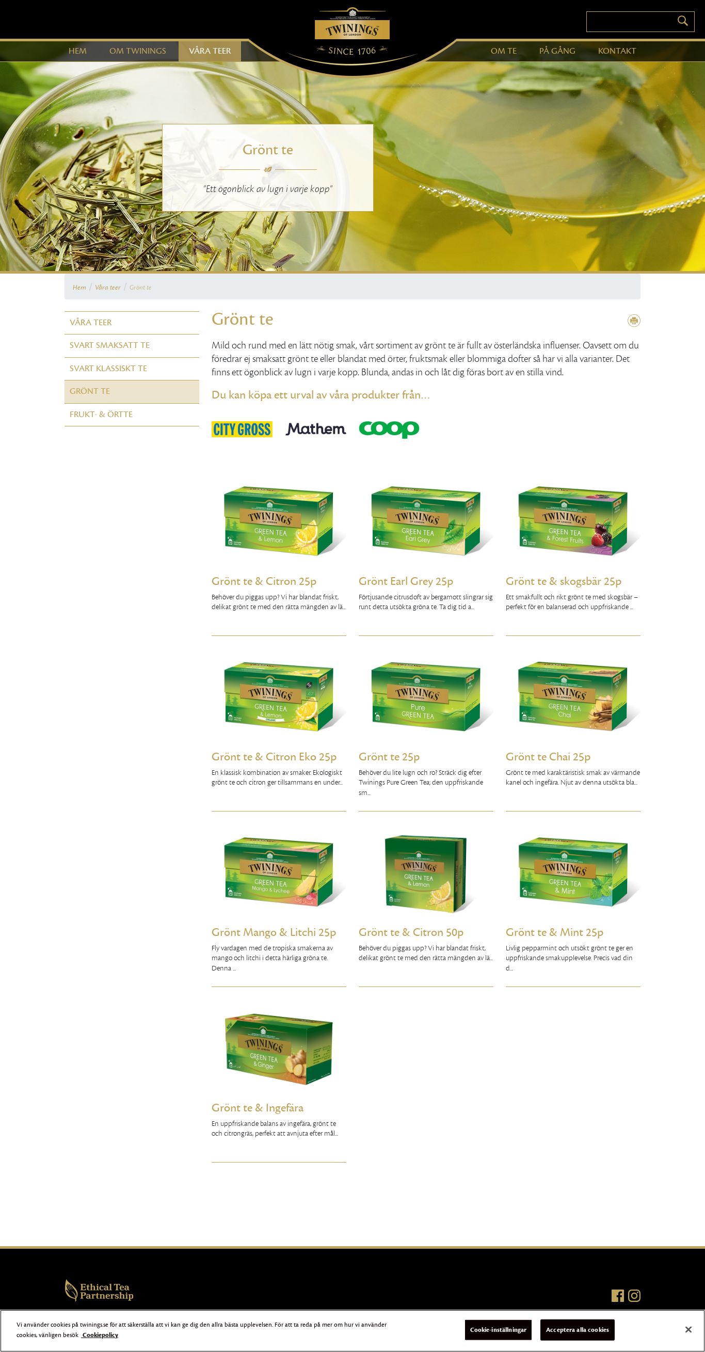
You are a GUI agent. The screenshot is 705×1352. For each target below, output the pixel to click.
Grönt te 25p (389, 757)
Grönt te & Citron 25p (264, 581)
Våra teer (108, 287)
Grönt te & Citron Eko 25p (274, 757)
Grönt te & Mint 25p (554, 932)
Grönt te (90, 391)
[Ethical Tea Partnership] (99, 1289)
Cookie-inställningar (498, 1330)
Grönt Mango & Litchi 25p (274, 932)
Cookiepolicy (99, 1334)
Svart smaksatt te (110, 345)
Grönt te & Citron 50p (411, 932)
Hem (79, 287)
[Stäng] (688, 1329)
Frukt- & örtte (101, 414)
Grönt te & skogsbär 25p (563, 581)
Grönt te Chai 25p (548, 757)
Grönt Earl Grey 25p (406, 581)
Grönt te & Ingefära (257, 1108)
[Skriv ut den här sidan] (634, 321)
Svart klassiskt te (108, 368)
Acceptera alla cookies (577, 1330)
